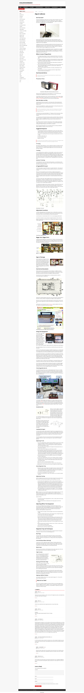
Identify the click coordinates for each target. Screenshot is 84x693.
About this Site (21, 14)
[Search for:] (60, 8)
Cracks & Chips (21, 46)
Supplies (20, 75)
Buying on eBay (21, 35)
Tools (20, 80)
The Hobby (31, 7)
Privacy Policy (42, 692)
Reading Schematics (22, 67)
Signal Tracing (59, 97)
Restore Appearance (39, 7)
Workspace (21, 71)
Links (61, 7)
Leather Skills (21, 51)
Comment (36, 669)
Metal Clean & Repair (22, 49)
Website (36, 681)
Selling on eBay (21, 36)
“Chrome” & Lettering (22, 48)
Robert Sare (40, 656)
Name (36, 676)
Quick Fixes (21, 55)
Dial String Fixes (21, 52)
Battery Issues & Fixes (22, 59)
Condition (20, 26)
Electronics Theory (22, 64)
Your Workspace (55, 7)
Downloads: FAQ (21, 22)
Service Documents (22, 19)
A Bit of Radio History (22, 38)
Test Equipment (21, 77)
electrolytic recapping (39, 98)
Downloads (25, 7)
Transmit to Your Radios (22, 30)
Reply (37, 653)
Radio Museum (50, 304)
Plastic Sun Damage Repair (23, 45)
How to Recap (21, 58)
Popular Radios (21, 29)
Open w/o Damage (22, 42)
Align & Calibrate (21, 65)
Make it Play (47, 7)
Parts (20, 74)
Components (21, 61)
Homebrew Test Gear (22, 78)
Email (36, 678)
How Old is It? (21, 32)
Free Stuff (20, 17)
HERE (42, 401)
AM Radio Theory (21, 62)
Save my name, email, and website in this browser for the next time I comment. (47, 683)
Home (20, 7)
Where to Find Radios (22, 33)
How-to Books (21, 20)
